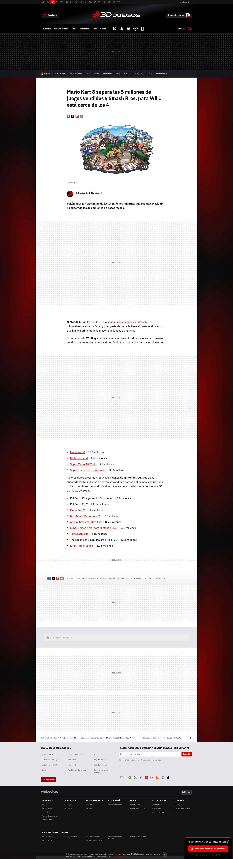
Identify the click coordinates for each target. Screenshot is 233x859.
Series (103, 28)
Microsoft (72, 765)
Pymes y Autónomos (182, 808)
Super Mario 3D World (83, 464)
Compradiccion (158, 812)
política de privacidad (152, 760)
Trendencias (157, 804)
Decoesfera (156, 808)
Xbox (150, 74)
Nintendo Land (79, 458)
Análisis (47, 28)
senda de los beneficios (121, 322)
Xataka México (47, 836)
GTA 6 (88, 74)
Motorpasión (135, 804)
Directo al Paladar (115, 804)
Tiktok (168, 777)
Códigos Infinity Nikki (68, 738)
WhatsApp (130, 777)
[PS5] (121, 29)
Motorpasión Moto (137, 808)
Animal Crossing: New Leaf (86, 522)
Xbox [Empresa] (100, 765)
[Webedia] (49, 791)
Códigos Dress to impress (149, 738)
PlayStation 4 (99, 759)
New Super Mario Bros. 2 (85, 516)
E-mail (81, 116)
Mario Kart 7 (77, 510)
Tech (94, 28)
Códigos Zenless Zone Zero (91, 738)
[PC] (114, 29)
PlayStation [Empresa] (77, 770)
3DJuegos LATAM (70, 836)
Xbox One (72, 759)
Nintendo (127, 74)
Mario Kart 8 (77, 452)
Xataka (44, 804)
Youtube (146, 777)
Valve (118, 74)
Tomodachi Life (79, 534)
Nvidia (96, 74)
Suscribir (187, 754)
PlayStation (139, 74)
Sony (44, 770)
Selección (84, 28)
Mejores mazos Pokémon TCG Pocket (121, 738)
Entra (170, 15)
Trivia (74, 28)
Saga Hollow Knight (50, 765)
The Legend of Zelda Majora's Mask (101, 578)
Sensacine (90, 804)
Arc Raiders (107, 74)
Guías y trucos (61, 28)
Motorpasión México (138, 836)
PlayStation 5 (47, 754)
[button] (89, 193)
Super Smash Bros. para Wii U (88, 470)
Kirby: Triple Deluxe (82, 545)
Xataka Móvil (47, 808)
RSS (157, 777)
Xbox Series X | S (75, 754)
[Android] (142, 29)
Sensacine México (93, 836)
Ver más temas (48, 779)
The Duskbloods (75, 74)
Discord (163, 777)
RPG (64, 74)
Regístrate (179, 15)
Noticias (80, 578)
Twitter (72, 116)
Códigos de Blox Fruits (172, 738)
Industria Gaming (49, 759)
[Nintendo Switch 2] (135, 29)
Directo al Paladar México (115, 837)
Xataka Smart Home (50, 816)
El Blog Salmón (180, 804)
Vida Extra (68, 808)
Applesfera (46, 812)
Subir (184, 792)
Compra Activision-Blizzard (102, 771)
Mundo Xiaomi (47, 820)
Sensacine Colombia (94, 840)
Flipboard (77, 116)
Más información (119, 856)
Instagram (152, 777)
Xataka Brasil (47, 840)
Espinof (89, 808)
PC (95, 754)
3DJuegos (116, 14)
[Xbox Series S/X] (128, 29)
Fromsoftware (161, 74)
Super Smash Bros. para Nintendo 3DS (93, 528)
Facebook (68, 116)
